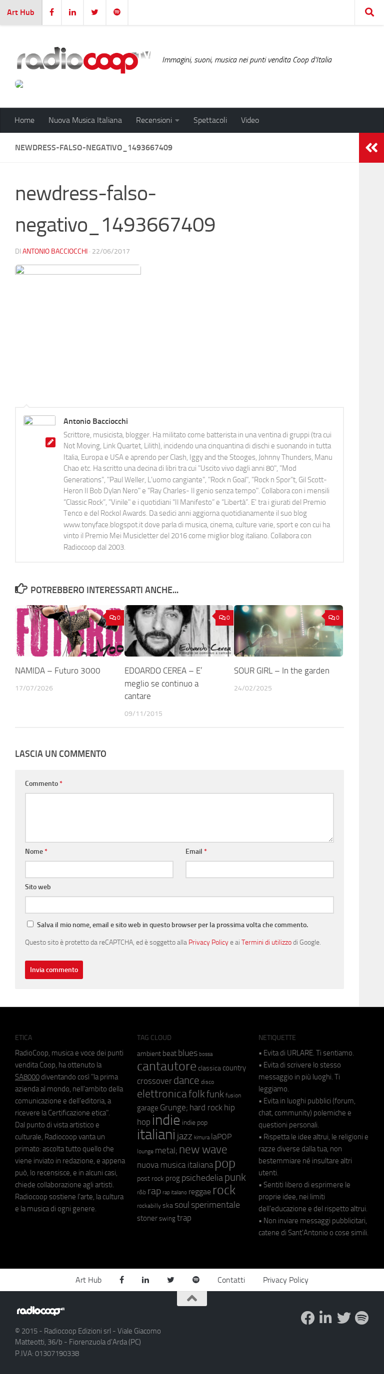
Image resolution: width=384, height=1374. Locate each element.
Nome (36, 851)
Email (196, 851)
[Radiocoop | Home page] (83, 60)
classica (209, 1068)
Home (24, 120)
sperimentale (215, 1204)
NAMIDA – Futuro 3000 (58, 671)
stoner (147, 1218)
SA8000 (27, 1076)
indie (166, 1119)
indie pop (195, 1122)
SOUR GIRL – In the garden (282, 671)
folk (196, 1094)
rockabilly (149, 1205)
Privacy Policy (208, 942)
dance (187, 1080)
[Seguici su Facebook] (308, 1318)
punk (235, 1177)
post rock (150, 1178)
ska (167, 1205)
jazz (184, 1136)
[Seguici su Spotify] (362, 1318)
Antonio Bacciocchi (55, 251)
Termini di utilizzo (267, 942)
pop (225, 1163)
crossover (154, 1081)
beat (169, 1053)
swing (167, 1218)
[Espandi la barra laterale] (371, 148)
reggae (199, 1191)
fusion (233, 1095)
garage (147, 1107)
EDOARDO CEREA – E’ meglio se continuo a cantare (163, 683)
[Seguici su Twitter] (344, 1318)
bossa (205, 1054)
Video (250, 120)
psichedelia (202, 1177)
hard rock (206, 1107)
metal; (166, 1150)
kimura (202, 1137)
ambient (149, 1053)
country (234, 1067)
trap (184, 1218)
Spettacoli (210, 120)
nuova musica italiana (175, 1165)
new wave (203, 1149)
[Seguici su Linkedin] (326, 1318)
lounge (145, 1151)
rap (154, 1191)
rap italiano (174, 1192)
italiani (156, 1134)
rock (224, 1190)
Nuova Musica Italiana (85, 120)
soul (182, 1204)
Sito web (38, 887)
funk (215, 1094)
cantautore (166, 1066)
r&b (141, 1192)
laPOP (221, 1136)
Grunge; (174, 1107)
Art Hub (20, 12)
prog (173, 1178)
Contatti (231, 1280)
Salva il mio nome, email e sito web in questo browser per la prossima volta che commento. (172, 925)
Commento (43, 783)
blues (188, 1052)
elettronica (162, 1093)
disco (207, 1081)
